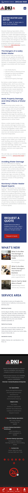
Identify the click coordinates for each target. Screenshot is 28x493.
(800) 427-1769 (17, 452)
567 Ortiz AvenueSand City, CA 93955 (14, 422)
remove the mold (18, 156)
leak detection (15, 45)
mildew (3, 157)
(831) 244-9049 (21, 2)
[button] (25, 8)
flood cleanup (8, 47)
